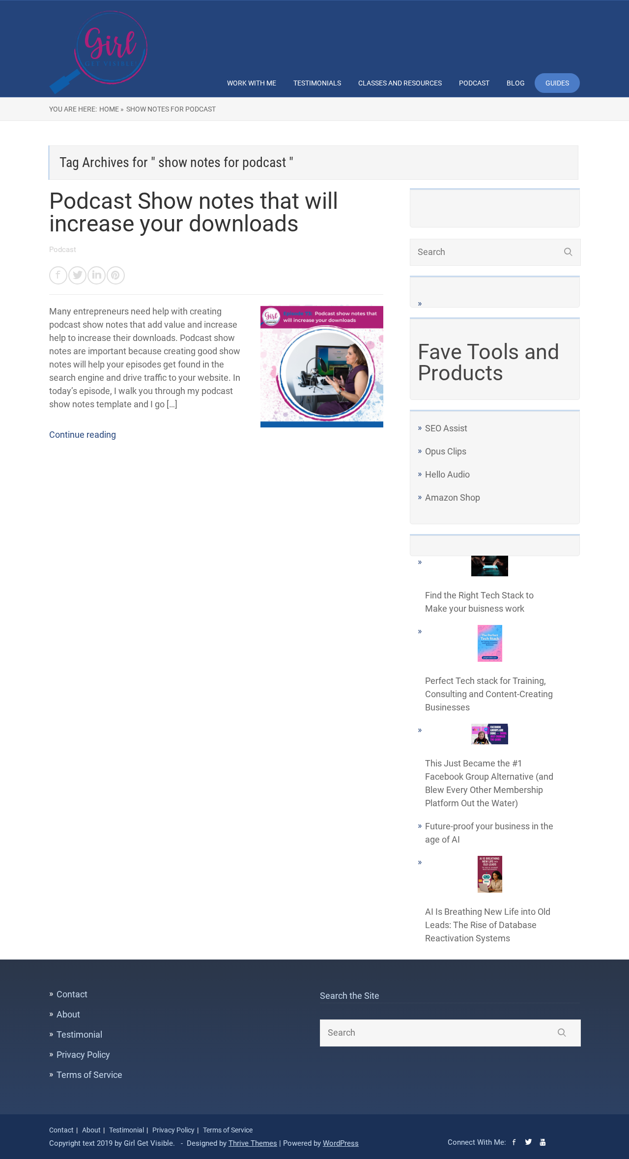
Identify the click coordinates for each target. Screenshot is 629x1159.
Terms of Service (89, 1075)
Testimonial (79, 1034)
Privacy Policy (83, 1054)
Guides (557, 83)
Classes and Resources (400, 83)
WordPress (341, 1143)
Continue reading (82, 434)
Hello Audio (447, 474)
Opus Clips (445, 451)
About (68, 1014)
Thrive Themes (253, 1143)
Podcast (474, 83)
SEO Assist (446, 428)
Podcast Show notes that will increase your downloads (193, 212)
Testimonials (317, 83)
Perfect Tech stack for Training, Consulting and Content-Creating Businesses (489, 694)
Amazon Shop (452, 497)
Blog (516, 83)
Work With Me (251, 83)
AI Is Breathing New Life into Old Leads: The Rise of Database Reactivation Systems (487, 924)
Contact (72, 994)
